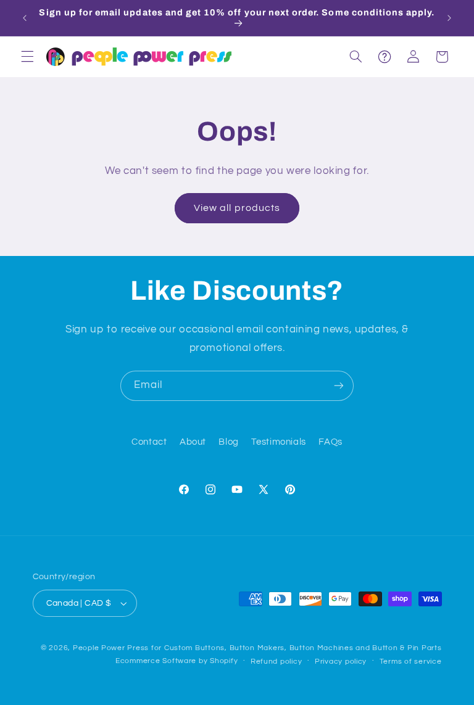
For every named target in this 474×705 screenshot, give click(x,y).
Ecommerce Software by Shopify (176, 661)
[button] (27, 57)
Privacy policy (341, 661)
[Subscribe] (339, 386)
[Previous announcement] (24, 17)
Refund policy (276, 661)
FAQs (330, 442)
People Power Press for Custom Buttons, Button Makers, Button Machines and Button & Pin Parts (257, 648)
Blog (228, 442)
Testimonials (278, 442)
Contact (149, 442)
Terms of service (411, 661)
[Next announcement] (449, 17)
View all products (237, 208)
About (193, 442)
